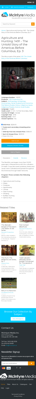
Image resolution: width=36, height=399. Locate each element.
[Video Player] (18, 78)
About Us (15, 384)
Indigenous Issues (26, 105)
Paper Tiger (22, 265)
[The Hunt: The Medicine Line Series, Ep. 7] (9, 250)
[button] (18, 78)
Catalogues (23, 384)
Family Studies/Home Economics (22, 103)
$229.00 (9, 125)
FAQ (2, 388)
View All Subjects (18, 319)
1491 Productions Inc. (16, 99)
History (17, 105)
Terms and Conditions (18, 394)
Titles (8, 384)
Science (17, 107)
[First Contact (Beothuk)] (27, 217)
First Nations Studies (8, 105)
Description (6, 158)
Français (30, 7)
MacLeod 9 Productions (7, 232)
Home (3, 30)
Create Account (18, 7)
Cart (30, 384)
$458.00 (17, 132)
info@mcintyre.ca (11, 345)
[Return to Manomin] (9, 283)
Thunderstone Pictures (7, 292)
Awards (15, 158)
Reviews (24, 158)
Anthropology (12, 101)
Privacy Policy (18, 396)
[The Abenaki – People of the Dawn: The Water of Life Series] (9, 217)
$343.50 (16, 128)
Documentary (5, 103)
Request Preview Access (15, 145)
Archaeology (22, 101)
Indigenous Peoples (7, 107)
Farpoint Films (5, 263)
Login (6, 7)
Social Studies (25, 107)
